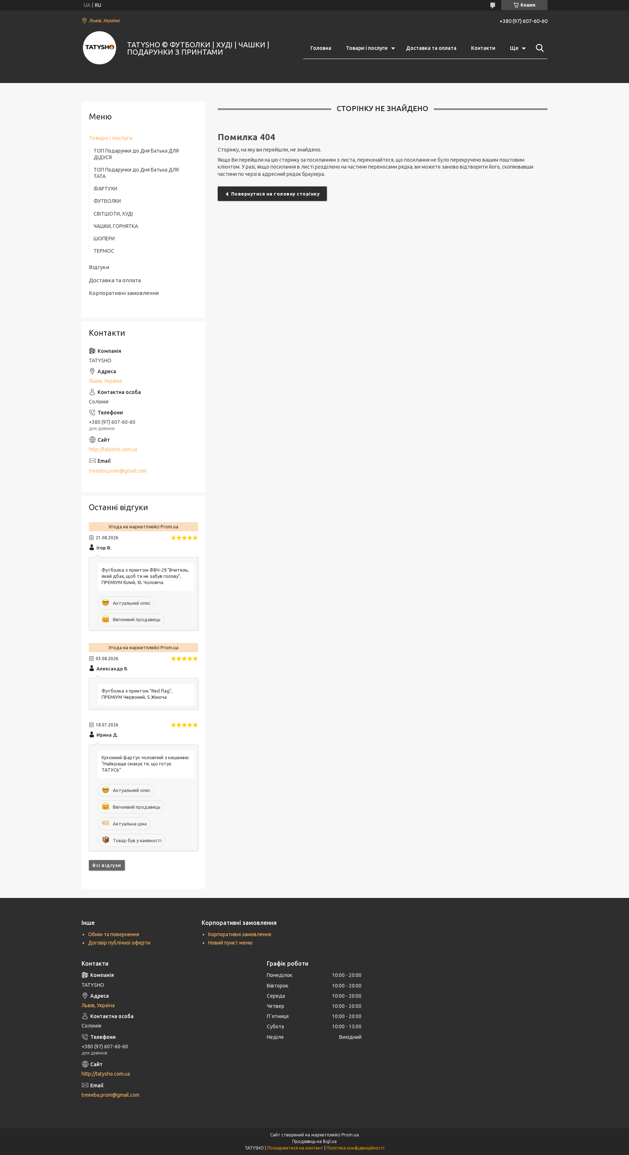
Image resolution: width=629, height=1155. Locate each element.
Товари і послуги (367, 48)
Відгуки (99, 267)
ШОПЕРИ (104, 238)
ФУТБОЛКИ (107, 201)
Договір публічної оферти (119, 943)
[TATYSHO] (100, 48)
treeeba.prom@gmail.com (118, 471)
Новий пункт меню (230, 943)
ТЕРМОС (104, 251)
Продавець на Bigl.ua (314, 1141)
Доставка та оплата (431, 48)
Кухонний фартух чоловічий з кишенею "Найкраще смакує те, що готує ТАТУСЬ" (145, 763)
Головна (320, 48)
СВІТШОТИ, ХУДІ (113, 214)
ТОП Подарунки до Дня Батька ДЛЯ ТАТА (136, 173)
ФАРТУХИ (105, 189)
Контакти (483, 48)
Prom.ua (350, 1134)
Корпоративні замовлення (124, 293)
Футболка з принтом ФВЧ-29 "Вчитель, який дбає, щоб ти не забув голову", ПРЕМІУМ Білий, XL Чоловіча (145, 576)
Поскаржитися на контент (295, 1148)
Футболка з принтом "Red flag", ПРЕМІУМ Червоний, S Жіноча (137, 693)
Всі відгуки (106, 865)
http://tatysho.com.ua (113, 449)
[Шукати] (538, 48)
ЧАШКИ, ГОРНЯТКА (116, 226)
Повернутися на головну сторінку (275, 193)
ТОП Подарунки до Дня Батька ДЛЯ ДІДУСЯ (136, 154)
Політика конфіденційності (355, 1148)
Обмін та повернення (113, 934)
